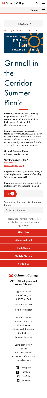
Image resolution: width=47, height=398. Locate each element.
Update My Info (23, 255)
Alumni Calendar (23, 317)
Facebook (26, 372)
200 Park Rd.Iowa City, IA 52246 (14, 164)
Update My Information (23, 329)
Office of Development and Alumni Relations (23, 282)
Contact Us (23, 263)
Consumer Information (23, 356)
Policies (23, 349)
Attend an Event (23, 239)
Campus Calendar (23, 337)
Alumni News (23, 325)
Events (16, 31)
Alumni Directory (23, 321)
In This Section (23, 24)
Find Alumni (23, 247)
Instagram (26, 368)
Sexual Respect (23, 360)
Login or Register (23, 310)
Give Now (23, 232)
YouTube (26, 376)
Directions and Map (23, 304)
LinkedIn (26, 380)
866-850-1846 (23, 299)
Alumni (7, 31)
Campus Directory (23, 345)
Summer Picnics (28, 31)
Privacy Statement (23, 353)
